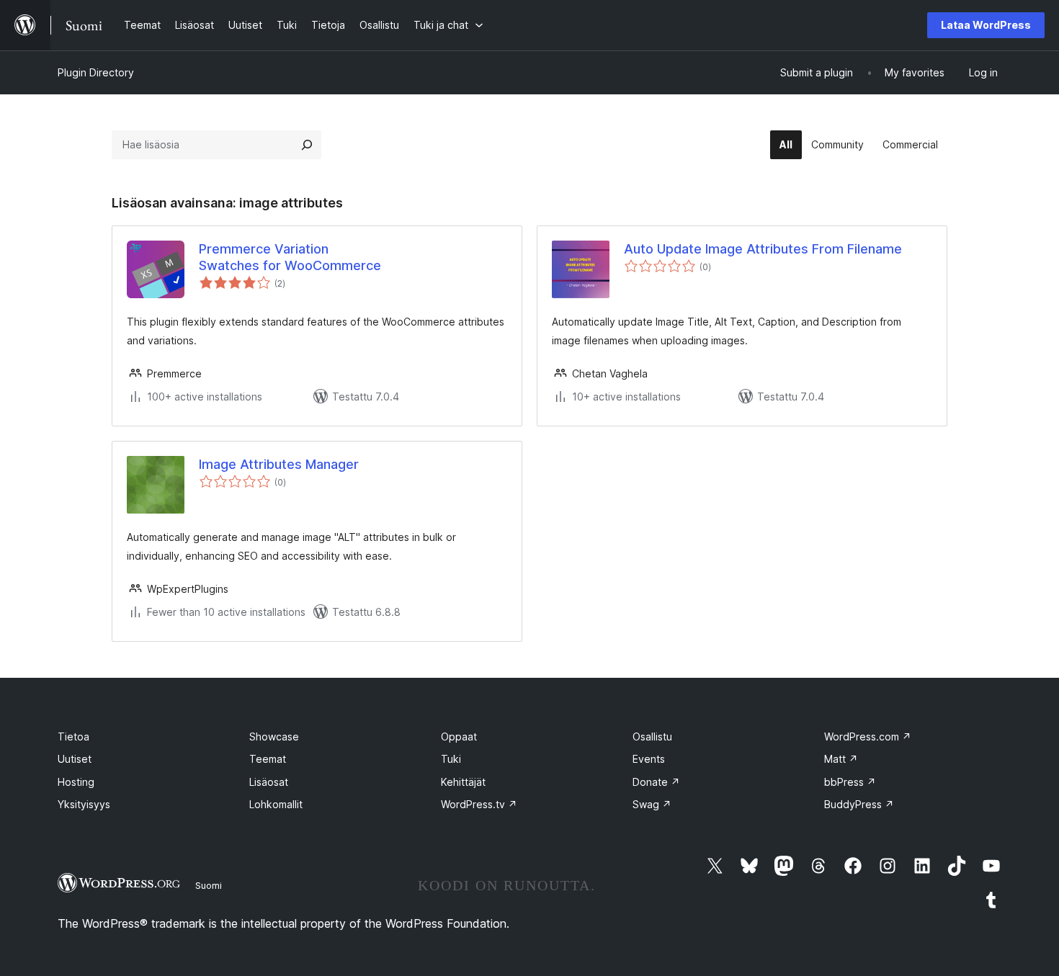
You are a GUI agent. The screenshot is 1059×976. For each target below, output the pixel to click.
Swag (652, 804)
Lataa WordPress (986, 25)
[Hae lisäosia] (306, 144)
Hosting (76, 782)
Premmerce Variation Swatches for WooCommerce (290, 257)
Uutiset (74, 759)
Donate (656, 782)
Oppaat (459, 736)
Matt (841, 759)
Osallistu (652, 736)
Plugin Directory (96, 72)
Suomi (208, 885)
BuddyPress (859, 804)
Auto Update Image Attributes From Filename (763, 248)
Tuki (451, 759)
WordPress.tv (479, 804)
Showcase (274, 736)
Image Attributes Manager (279, 464)
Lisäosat (268, 782)
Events (649, 759)
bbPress (850, 782)
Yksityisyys (84, 804)
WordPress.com (867, 736)
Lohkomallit (276, 804)
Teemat (267, 759)
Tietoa (73, 736)
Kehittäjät (463, 782)
